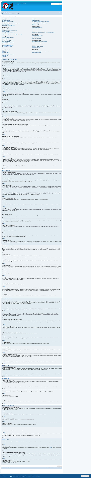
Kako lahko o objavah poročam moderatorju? (7, 44)
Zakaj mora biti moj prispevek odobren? (7, 46)
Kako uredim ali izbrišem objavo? (6, 38)
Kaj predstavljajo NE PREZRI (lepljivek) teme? (8, 54)
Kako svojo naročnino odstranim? (36, 43)
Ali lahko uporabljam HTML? (5, 50)
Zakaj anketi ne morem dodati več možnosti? (7, 40)
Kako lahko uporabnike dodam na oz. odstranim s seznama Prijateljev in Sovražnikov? (43, 32)
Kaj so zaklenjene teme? (5, 55)
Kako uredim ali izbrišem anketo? (6, 41)
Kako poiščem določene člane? (36, 37)
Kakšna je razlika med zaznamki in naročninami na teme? (39, 41)
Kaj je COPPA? (4, 19)
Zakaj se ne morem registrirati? (6, 20)
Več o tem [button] (38, 476)
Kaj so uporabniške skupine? (36, 20)
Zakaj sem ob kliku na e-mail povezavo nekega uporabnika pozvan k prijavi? (11, 34)
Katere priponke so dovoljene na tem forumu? (38, 46)
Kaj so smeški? (4, 51)
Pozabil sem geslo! (4, 23)
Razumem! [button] (85, 476)
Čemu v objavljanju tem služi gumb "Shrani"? (7, 45)
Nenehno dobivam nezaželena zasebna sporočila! (38, 28)
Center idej (50, 447)
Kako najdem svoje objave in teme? (36, 38)
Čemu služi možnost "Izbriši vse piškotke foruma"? (8, 25)
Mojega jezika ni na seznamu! (6, 31)
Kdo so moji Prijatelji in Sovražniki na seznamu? (38, 31)
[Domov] (8, 6)
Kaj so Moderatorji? (34, 19)
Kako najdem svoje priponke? (36, 47)
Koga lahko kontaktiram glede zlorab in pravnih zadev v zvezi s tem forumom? (42, 51)
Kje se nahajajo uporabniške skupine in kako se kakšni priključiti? (40, 21)
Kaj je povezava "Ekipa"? (35, 24)
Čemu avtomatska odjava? (5, 24)
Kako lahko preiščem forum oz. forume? (37, 35)
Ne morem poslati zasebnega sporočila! (37, 27)
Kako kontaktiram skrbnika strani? (36, 52)
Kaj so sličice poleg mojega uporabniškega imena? (8, 32)
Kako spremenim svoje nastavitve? (6, 28)
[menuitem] (8, 12)
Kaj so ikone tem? (4, 56)
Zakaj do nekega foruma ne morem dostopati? (8, 42)
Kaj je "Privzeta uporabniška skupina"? (37, 23)
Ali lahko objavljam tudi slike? (5, 52)
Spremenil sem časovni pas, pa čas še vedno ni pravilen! (9, 30)
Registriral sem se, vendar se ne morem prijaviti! (8, 21)
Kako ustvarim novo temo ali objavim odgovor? (8, 37)
